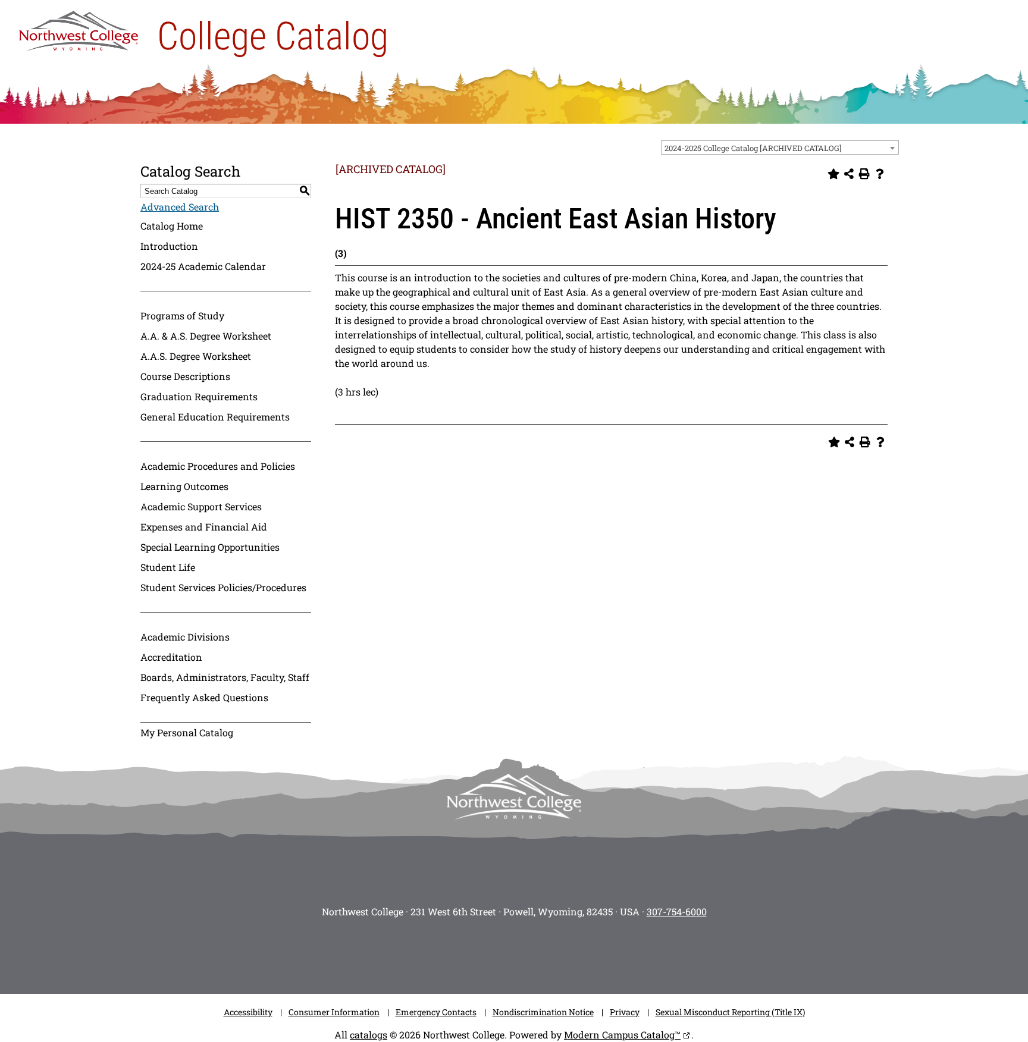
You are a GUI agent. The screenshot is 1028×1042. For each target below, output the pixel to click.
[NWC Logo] (78, 28)
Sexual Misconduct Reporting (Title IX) (730, 1012)
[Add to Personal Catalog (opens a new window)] (833, 173)
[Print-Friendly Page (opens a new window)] (864, 173)
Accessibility (248, 1012)
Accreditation (171, 657)
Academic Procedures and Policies (217, 466)
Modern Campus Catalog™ (622, 1034)
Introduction (169, 246)
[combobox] (780, 147)
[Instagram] (425, 952)
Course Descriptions (185, 376)
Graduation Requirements (199, 396)
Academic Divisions (185, 636)
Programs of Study (182, 315)
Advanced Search (179, 206)
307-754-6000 (677, 911)
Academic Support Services (201, 506)
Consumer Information (334, 1012)
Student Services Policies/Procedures (223, 587)
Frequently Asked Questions (204, 697)
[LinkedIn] (603, 952)
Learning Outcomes (184, 486)
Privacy (625, 1012)
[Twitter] (496, 952)
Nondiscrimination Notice (543, 1012)
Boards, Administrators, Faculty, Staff (224, 677)
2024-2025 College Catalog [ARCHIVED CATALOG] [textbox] (753, 148)
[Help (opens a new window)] (879, 173)
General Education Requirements (215, 416)
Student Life (167, 567)
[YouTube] (532, 952)
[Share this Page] (848, 173)
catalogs (368, 1034)
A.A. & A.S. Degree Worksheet (205, 335)
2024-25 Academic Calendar (203, 266)
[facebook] (460, 952)
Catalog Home (171, 225)
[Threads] (567, 952)
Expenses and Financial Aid (203, 526)
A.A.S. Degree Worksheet (195, 356)
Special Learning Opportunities (210, 547)
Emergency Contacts (436, 1012)
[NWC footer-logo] (514, 797)
